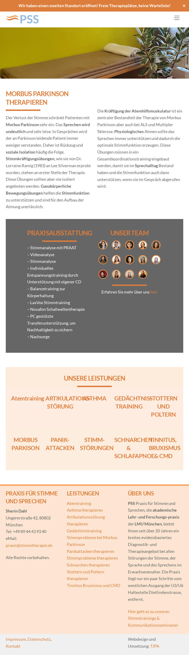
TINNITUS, (163, 439)
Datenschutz (39, 639)
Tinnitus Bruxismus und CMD (93, 585)
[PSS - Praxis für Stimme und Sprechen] (23, 21)
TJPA (154, 646)
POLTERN (163, 414)
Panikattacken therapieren (90, 551)
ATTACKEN (60, 447)
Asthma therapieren (85, 510)
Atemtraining (27, 398)
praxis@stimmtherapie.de (29, 545)
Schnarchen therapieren (88, 564)
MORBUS (25, 439)
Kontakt (13, 646)
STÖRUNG (60, 406)
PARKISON (25, 447)
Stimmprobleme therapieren (92, 557)
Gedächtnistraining (84, 530)
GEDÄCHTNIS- (132, 398)
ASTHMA (94, 398)
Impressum (16, 639)
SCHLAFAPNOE (134, 455)
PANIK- (60, 439)
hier (153, 291)
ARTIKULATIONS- (68, 398)
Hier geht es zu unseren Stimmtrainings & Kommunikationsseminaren (153, 618)
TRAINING (128, 406)
